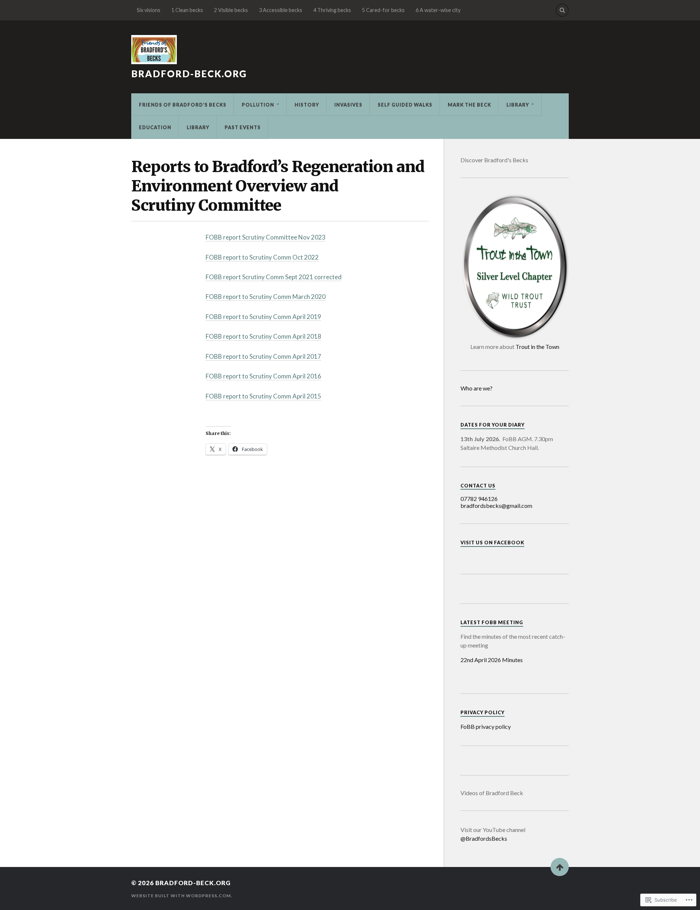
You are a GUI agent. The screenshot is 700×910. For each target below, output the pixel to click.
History (307, 105)
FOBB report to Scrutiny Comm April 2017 (263, 356)
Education (155, 127)
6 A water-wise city (438, 10)
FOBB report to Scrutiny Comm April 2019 (263, 316)
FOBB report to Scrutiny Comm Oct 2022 (262, 257)
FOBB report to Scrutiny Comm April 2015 (263, 396)
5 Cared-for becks (383, 10)
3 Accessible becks (280, 10)
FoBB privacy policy (485, 726)
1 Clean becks (187, 10)
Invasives (348, 105)
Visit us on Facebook (492, 542)
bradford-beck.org (189, 73)
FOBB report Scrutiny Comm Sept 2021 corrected (274, 277)
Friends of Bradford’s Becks (182, 105)
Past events (243, 127)
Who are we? (476, 388)
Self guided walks (405, 105)
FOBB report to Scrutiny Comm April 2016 (263, 376)
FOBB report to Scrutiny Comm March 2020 (266, 296)
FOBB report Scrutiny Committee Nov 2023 (266, 237)
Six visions (148, 10)
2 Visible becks (231, 10)
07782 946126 (479, 498)
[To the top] (560, 867)
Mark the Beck (469, 105)
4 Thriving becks (332, 10)
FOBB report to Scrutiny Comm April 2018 (263, 336)
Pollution (258, 105)
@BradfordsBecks (483, 838)
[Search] (562, 10)
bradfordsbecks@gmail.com (496, 505)
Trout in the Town (537, 346)
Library (517, 105)
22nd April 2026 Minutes (491, 659)
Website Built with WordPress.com (181, 895)
